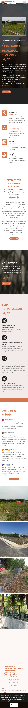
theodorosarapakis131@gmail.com (14, 690)
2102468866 (15, 680)
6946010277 (15, 682)
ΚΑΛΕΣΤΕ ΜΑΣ (6, 91)
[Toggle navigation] (25, 2)
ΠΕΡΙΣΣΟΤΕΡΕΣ (14, 479)
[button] (3, 26)
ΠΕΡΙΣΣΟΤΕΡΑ (14, 238)
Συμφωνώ (14, 705)
